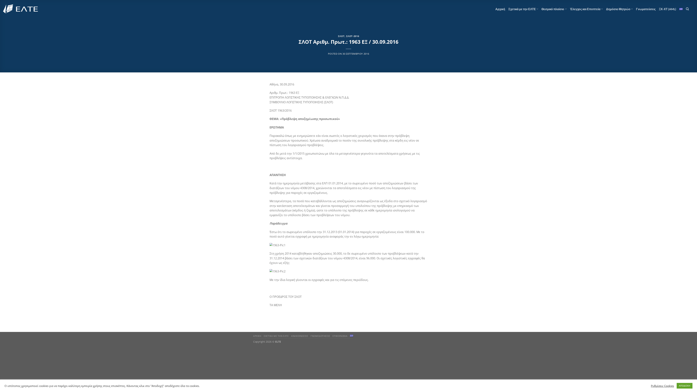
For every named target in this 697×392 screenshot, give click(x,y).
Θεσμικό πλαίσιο (552, 9)
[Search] (687, 9)
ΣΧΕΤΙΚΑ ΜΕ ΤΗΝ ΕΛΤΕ (276, 336)
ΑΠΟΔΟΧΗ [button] (684, 385)
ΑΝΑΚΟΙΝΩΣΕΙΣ (299, 336)
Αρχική (500, 9)
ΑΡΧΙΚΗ (257, 336)
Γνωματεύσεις (646, 9)
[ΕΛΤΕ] (21, 9)
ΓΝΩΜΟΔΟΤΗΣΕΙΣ (320, 336)
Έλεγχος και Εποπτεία (585, 9)
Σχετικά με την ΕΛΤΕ (522, 9)
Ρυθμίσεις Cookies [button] (662, 385)
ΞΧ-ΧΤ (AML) (667, 9)
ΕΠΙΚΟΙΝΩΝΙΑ (340, 336)
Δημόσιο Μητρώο (618, 9)
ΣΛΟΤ (341, 36)
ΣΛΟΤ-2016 (352, 36)
